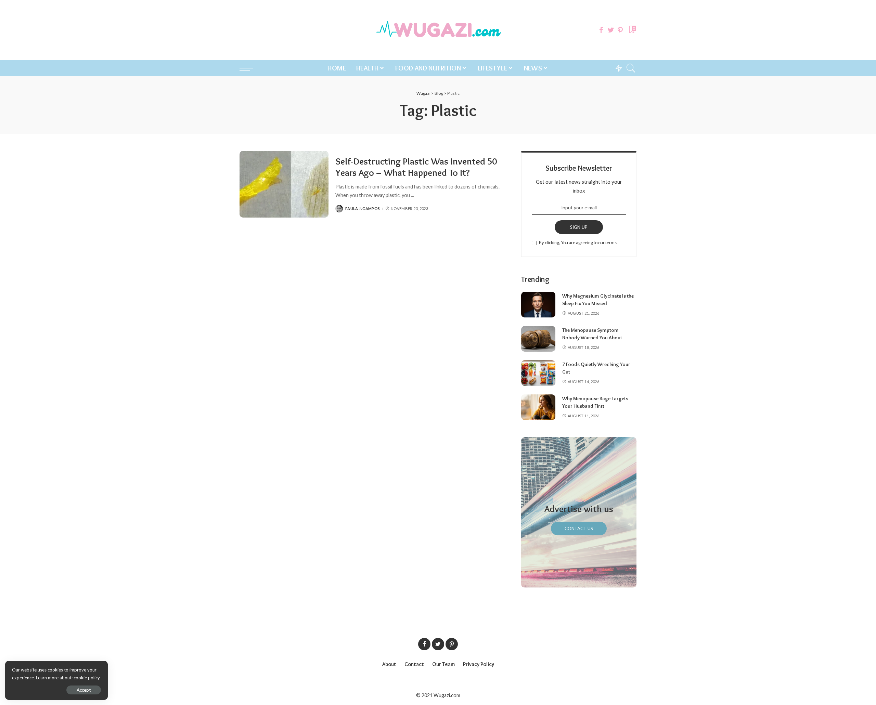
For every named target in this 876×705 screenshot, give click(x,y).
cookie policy (87, 677)
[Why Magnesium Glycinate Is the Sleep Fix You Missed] (538, 304)
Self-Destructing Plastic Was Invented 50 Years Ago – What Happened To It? (416, 167)
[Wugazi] (438, 30)
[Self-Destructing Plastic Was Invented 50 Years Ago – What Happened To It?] (284, 184)
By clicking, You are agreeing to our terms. (578, 242)
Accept (84, 690)
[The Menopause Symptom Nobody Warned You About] (538, 339)
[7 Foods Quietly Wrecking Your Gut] (538, 373)
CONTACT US (579, 528)
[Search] (631, 68)
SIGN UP (579, 227)
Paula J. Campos (362, 208)
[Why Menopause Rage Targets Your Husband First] (538, 407)
